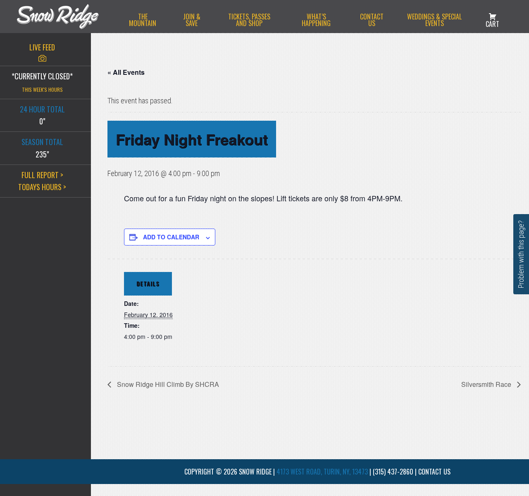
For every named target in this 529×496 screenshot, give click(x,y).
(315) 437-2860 (393, 472)
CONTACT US (434, 472)
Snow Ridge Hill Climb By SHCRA (167, 384)
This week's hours (42, 89)
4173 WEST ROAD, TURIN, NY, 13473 (322, 472)
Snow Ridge (66, 16)
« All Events (126, 72)
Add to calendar (171, 237)
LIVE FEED (42, 47)
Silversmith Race (487, 384)
